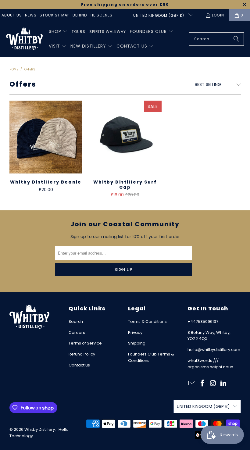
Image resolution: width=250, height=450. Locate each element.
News (31, 15)
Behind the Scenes (92, 15)
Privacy (135, 332)
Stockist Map (55, 15)
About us (12, 15)
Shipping (136, 343)
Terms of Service (85, 343)
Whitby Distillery (39, 429)
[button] (58, 31)
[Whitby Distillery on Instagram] (213, 384)
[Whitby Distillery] (24, 39)
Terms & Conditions (147, 321)
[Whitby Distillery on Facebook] (202, 384)
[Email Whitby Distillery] (192, 384)
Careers (77, 332)
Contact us (79, 365)
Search (76, 321)
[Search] (236, 39)
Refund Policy (82, 354)
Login (218, 15)
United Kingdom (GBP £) (159, 15)
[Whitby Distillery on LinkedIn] (223, 384)
